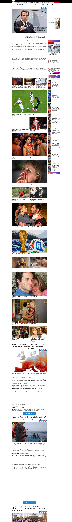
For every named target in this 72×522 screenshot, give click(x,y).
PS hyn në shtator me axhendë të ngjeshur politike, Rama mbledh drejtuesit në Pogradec (29, 86)
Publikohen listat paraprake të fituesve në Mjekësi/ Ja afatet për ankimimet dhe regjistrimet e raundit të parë (29, 508)
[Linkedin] (46, 8)
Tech (42, 2)
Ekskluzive (35, 0)
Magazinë (37, 2)
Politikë (18, 2)
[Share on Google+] (44, 350)
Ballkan (28, 0)
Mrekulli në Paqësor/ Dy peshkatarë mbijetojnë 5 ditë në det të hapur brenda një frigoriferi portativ (54, 61)
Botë (31, 0)
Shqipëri (17, 0)
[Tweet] (44, 8)
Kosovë (20, 0)
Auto (46, 2)
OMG (48, 2)
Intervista (23, 2)
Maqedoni (24, 0)
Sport (44, 2)
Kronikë (27, 2)
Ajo (39, 2)
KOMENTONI (30, 413)
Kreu (16, 2)
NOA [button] (50, 0)
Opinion (21, 2)
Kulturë (35, 2)
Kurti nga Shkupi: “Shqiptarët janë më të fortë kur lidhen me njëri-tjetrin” (34, 5)
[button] (59, 1)
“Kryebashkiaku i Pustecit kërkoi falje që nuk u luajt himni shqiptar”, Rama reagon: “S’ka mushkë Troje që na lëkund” (17, 87)
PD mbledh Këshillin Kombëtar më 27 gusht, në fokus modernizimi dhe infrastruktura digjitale (41, 87)
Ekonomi (29, 2)
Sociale (32, 2)
